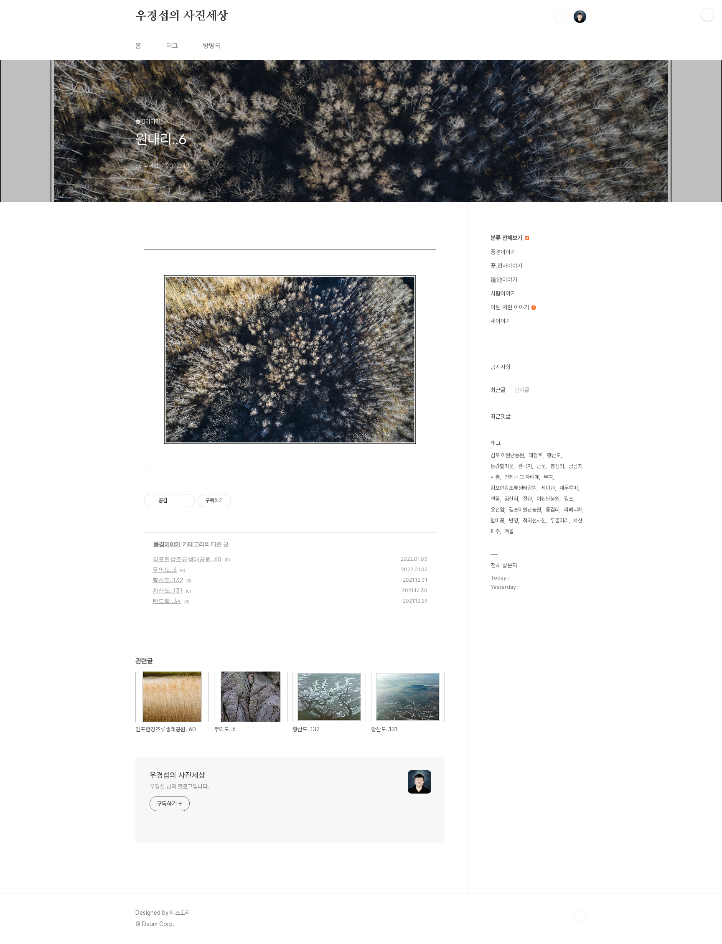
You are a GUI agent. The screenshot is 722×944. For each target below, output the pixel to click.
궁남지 (575, 466)
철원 (527, 499)
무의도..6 (165, 569)
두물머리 (559, 520)
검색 (560, 16)
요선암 (497, 509)
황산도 (554, 455)
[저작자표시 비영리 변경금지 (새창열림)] (242, 500)
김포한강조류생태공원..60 (187, 558)
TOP (580, 916)
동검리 (552, 509)
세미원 (548, 488)
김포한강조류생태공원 (513, 488)
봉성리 (557, 466)
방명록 (212, 46)
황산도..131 (168, 590)
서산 (577, 520)
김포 (568, 499)
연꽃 (495, 499)
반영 (513, 520)
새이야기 (501, 321)
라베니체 (573, 509)
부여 (548, 477)
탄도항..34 (167, 600)
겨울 (509, 531)
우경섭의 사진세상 (181, 16)
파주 (495, 531)
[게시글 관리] (185, 500)
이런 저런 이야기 (511, 307)
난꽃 (541, 466)
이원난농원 (547, 499)
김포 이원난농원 (507, 455)
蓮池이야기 (504, 279)
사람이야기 (503, 293)
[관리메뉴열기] (707, 14)
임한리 (511, 499)
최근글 (498, 390)
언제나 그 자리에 (521, 477)
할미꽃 (497, 520)
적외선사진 (534, 520)
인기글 (521, 390)
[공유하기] (175, 500)
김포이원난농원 (525, 509)
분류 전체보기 (507, 237)
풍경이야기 (166, 543)
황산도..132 (168, 579)
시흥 (495, 477)
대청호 (535, 455)
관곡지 (525, 466)
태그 (172, 46)
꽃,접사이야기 (506, 265)
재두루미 (568, 488)
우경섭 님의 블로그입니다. (179, 786)
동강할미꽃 (502, 466)
